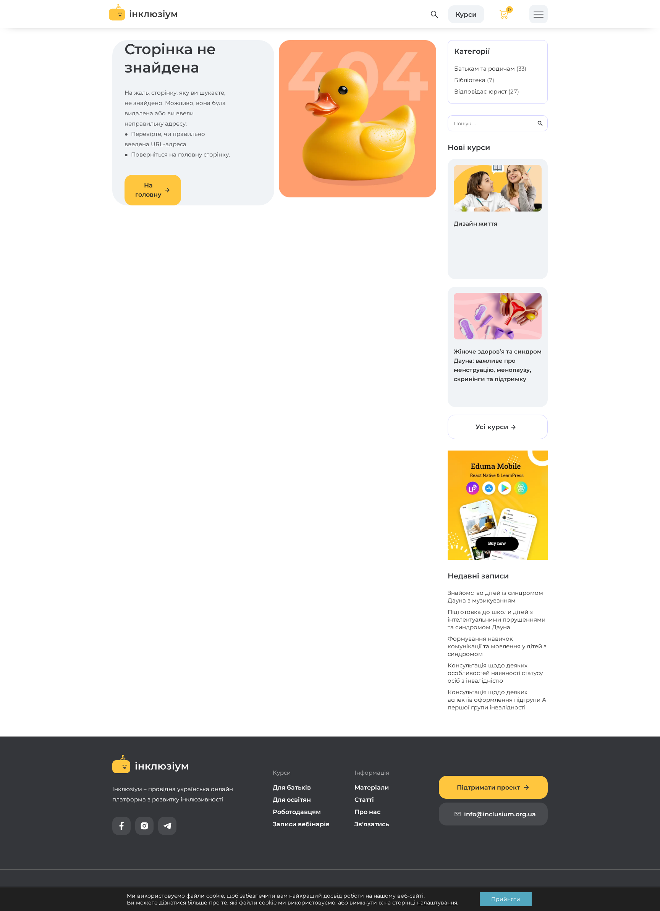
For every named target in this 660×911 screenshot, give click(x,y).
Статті (364, 799)
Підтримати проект (488, 787)
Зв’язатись (371, 824)
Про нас (367, 812)
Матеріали (371, 787)
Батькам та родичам (484, 68)
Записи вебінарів (301, 824)
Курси (466, 14)
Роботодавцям (297, 812)
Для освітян (292, 799)
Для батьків (292, 787)
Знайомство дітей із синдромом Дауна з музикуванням (495, 596)
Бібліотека (469, 80)
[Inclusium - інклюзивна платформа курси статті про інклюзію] (143, 14)
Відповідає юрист (480, 91)
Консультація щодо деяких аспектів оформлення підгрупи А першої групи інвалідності (497, 699)
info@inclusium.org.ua (500, 814)
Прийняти (505, 899)
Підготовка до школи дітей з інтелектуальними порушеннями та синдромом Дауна (496, 619)
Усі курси (493, 427)
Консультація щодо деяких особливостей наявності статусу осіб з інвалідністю (495, 673)
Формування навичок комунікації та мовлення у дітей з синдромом (497, 646)
